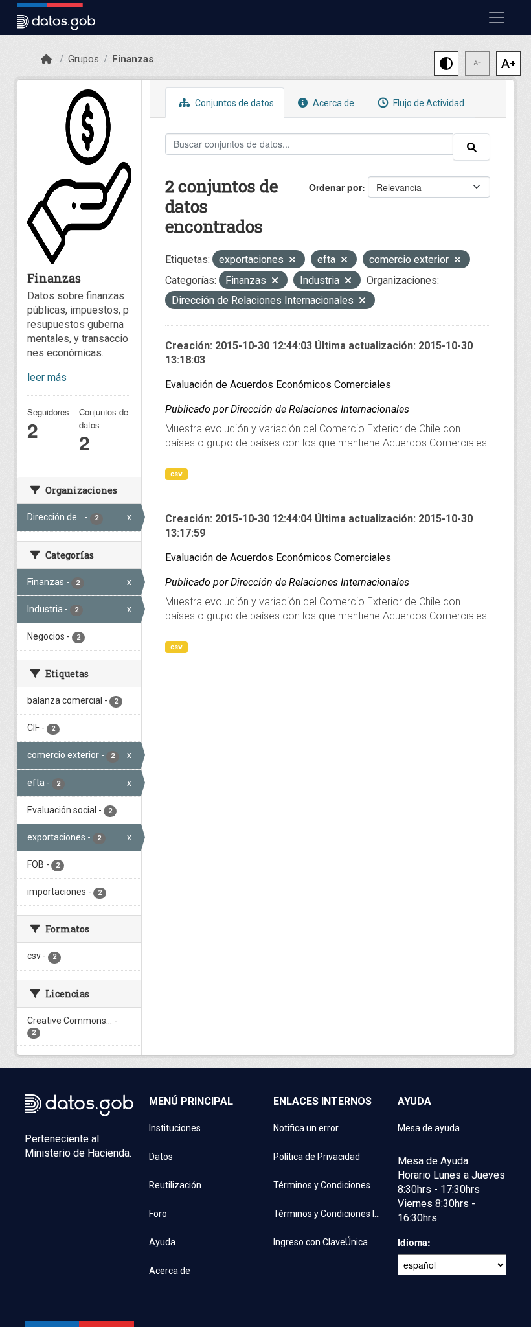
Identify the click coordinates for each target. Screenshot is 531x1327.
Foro (158, 1213)
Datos (161, 1156)
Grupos (83, 59)
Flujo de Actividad (427, 103)
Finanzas (132, 59)
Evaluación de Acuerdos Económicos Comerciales (278, 384)
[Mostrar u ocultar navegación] (496, 17)
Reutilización (175, 1185)
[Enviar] (471, 147)
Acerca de (332, 103)
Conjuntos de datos (233, 103)
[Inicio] (46, 59)
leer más (47, 377)
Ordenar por (335, 187)
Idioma (412, 1242)
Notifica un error (306, 1128)
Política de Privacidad (316, 1156)
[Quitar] (292, 261)
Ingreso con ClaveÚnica (320, 1242)
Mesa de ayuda (429, 1128)
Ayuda (162, 1242)
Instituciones (175, 1128)
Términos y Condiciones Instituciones (327, 1213)
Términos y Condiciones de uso (327, 1185)
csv (176, 474)
